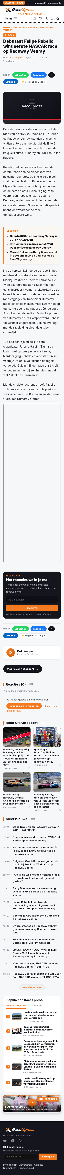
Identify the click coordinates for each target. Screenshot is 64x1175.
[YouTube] (5, 1140)
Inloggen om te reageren (24, 706)
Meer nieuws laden (32, 987)
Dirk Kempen (15, 57)
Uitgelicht (35, 1006)
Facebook (38, 75)
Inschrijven (32, 608)
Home (6, 27)
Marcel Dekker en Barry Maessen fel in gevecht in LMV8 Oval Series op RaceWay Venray (33, 256)
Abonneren (51, 1099)
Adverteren (25, 1164)
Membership (10, 1164)
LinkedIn (11, 81)
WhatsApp (20, 75)
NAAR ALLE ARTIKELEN (32, 14)
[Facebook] (12, 1140)
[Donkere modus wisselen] (52, 18)
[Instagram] (20, 1140)
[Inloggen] (46, 18)
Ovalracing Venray (25, 27)
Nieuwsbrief (9, 1168)
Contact (38, 1164)
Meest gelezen (16, 1006)
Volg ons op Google (35, 81)
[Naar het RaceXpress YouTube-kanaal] (32, 1104)
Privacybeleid (26, 1168)
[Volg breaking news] (34, 18)
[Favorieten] (40, 18)
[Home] (19, 9)
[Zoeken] (58, 18)
